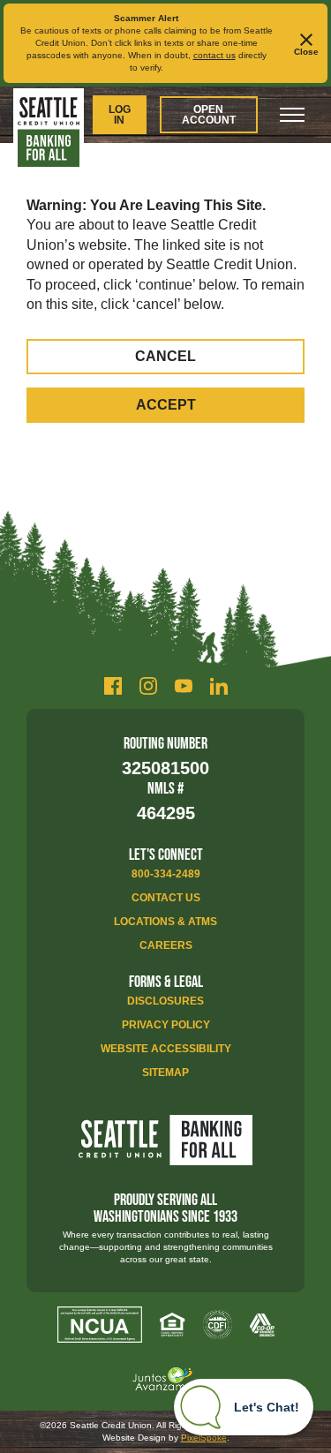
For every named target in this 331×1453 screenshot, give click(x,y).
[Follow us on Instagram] (148, 686)
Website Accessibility (166, 1049)
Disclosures (165, 1001)
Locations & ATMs (165, 921)
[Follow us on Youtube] (183, 686)
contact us (214, 55)
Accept (166, 404)
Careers (165, 945)
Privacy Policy (166, 1025)
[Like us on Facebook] (113, 686)
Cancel (165, 356)
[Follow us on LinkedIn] (219, 686)
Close (306, 51)
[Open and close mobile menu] (292, 114)
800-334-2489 (166, 874)
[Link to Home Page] (48, 132)
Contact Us (166, 898)
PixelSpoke (204, 1437)
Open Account (209, 114)
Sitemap (165, 1072)
